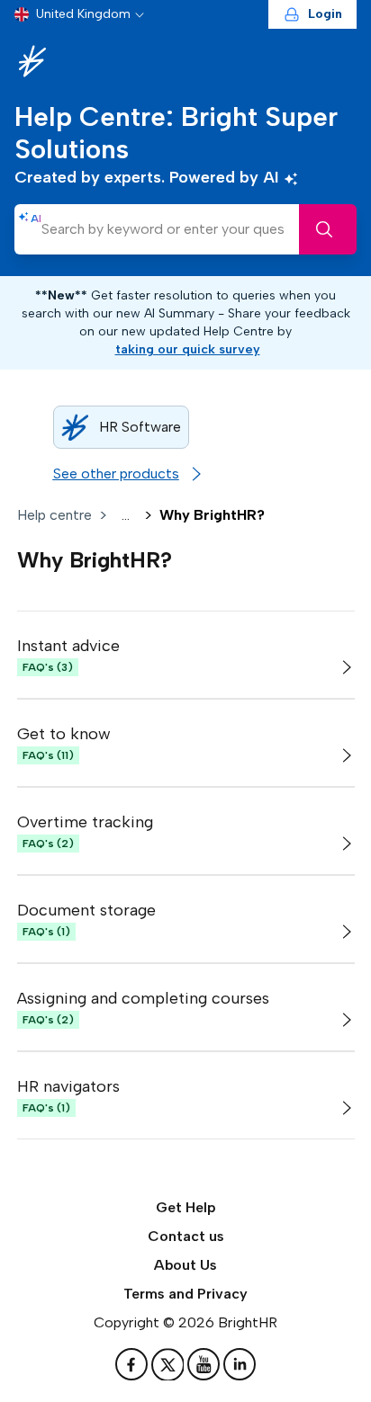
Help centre (54, 514)
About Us (185, 1264)
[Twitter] (169, 1364)
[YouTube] (205, 1364)
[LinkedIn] (239, 1364)
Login (325, 14)
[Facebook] (133, 1364)
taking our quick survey (187, 349)
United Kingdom (83, 14)
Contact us (186, 1236)
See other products (116, 473)
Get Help (186, 1207)
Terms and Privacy (185, 1293)
